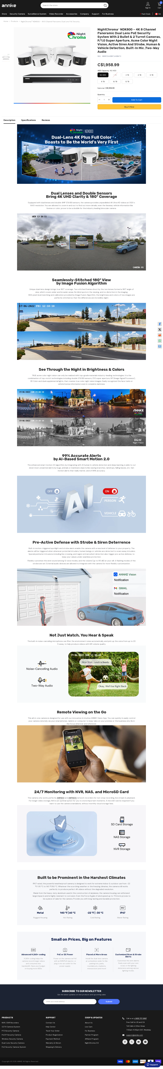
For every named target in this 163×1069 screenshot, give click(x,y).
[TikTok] (145, 1041)
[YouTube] (138, 1041)
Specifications (28, 120)
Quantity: (101, 94)
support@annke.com (134, 1035)
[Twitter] (131, 1041)
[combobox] (71, 5)
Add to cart (137, 100)
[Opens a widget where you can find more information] (152, 1065)
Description (9, 120)
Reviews (46, 120)
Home (6, 21)
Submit (109, 1001)
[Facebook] (124, 1041)
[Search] (74, 5)
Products (14, 21)
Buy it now (129, 107)
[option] (52, 65)
